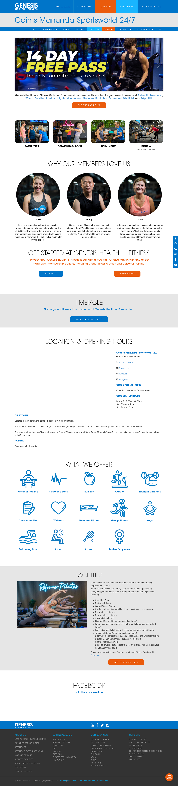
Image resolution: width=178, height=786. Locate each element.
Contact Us (124, 368)
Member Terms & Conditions (96, 780)
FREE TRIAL (51, 273)
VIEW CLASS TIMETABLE (89, 319)
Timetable (80, 29)
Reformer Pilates (146, 29)
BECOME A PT (20, 747)
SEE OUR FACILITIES (89, 105)
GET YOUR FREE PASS (126, 662)
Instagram (123, 379)
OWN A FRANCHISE (150, 6)
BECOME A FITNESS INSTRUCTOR (29, 751)
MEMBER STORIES (136, 754)
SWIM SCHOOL (97, 751)
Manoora (88, 98)
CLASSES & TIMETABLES (139, 742)
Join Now (105, 6)
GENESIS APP (134, 759)
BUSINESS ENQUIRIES (24, 759)
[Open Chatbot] (169, 777)
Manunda (156, 95)
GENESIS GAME (135, 756)
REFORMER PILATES (99, 765)
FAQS (55, 748)
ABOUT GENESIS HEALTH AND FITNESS (31, 739)
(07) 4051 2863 (126, 362)
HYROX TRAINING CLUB (101, 745)
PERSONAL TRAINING (100, 739)
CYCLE (93, 760)
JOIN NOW (57, 751)
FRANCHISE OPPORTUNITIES (27, 743)
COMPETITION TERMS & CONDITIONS (145, 751)
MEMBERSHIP (127, 273)
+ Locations (58, 760)
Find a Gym (84, 6)
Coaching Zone (125, 29)
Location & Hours (48, 29)
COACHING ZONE (98, 742)
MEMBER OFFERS (136, 748)
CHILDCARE (95, 754)
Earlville (39, 98)
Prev (18, 65)
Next (159, 65)
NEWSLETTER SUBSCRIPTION (27, 763)
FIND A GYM (58, 745)
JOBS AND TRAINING (23, 755)
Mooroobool (73, 98)
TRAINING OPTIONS (61, 742)
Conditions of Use (74, 780)
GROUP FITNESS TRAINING (102, 748)
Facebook (122, 374)
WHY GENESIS (59, 739)
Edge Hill (146, 98)
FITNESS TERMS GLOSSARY (64, 757)
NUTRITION (96, 763)
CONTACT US (20, 767)
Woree (29, 98)
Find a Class (62, 6)
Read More (96, 655)
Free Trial (127, 6)
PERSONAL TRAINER (146, 148)
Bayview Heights (55, 98)
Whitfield (128, 98)
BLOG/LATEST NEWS (137, 739)
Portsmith (143, 95)
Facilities (66, 29)
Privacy (63, 780)
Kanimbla (101, 98)
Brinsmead (115, 98)
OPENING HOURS (136, 745)
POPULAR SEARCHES (23, 771)
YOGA (93, 757)
